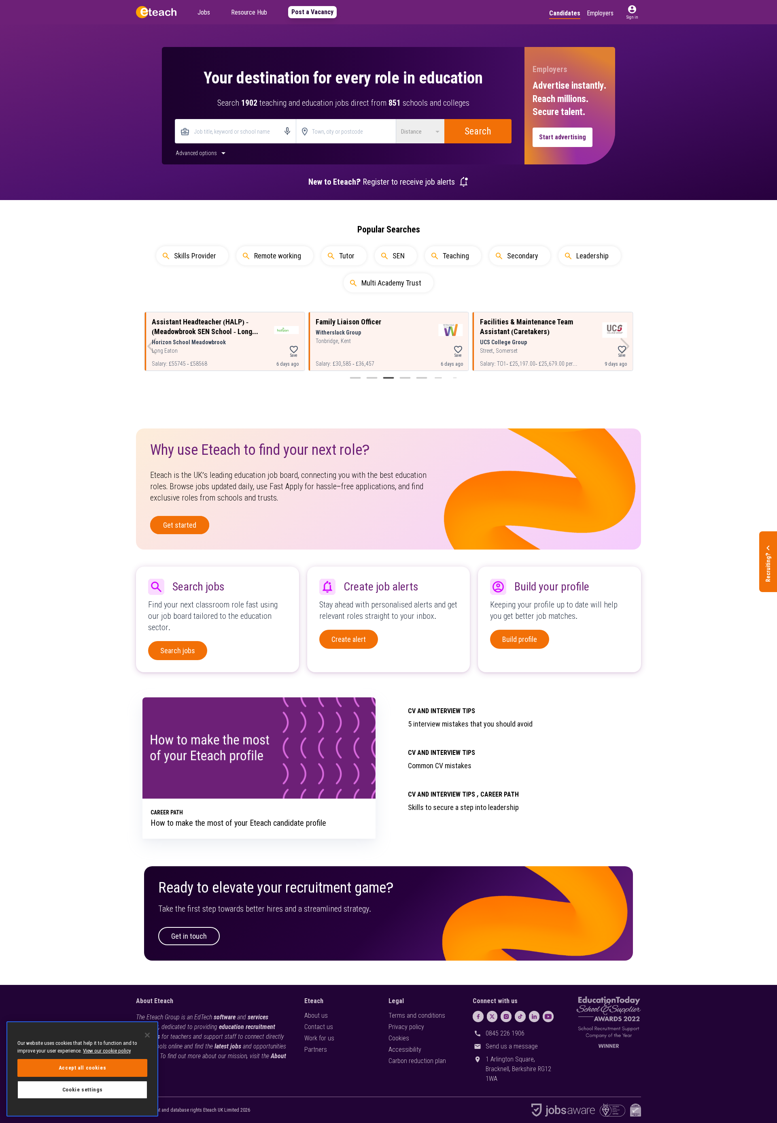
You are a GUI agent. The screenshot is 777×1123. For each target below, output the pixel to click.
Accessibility (404, 1049)
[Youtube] (548, 1016)
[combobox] (235, 132)
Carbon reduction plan (417, 1061)
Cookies (398, 1038)
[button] (632, 12)
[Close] (147, 1035)
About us (316, 1015)
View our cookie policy (107, 1051)
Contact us (318, 1027)
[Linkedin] (534, 1016)
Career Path (499, 794)
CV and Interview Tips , (443, 794)
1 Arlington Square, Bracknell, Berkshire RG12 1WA (518, 1069)
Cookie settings (82, 1090)
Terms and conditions (416, 1015)
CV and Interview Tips (441, 711)
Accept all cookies (82, 1068)
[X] (492, 1016)
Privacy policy (406, 1027)
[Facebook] (478, 1016)
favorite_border (294, 349)
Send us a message (512, 1046)
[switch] (201, 152)
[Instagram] (506, 1016)
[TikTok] (520, 1016)
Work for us (319, 1038)
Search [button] (478, 131)
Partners (315, 1049)
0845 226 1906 (505, 1033)
